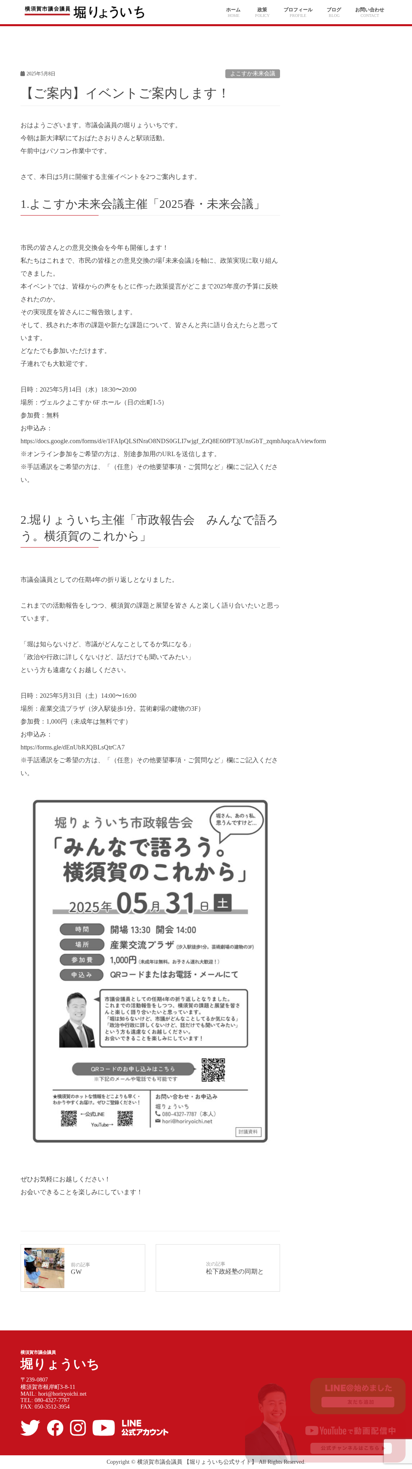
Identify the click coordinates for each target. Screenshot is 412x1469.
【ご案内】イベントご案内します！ (125, 93)
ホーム (233, 9)
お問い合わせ (369, 9)
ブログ (334, 9)
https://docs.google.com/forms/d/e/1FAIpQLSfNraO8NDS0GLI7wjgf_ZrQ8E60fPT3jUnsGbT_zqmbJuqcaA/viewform (173, 441)
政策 (262, 9)
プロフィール (298, 9)
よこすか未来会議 (252, 74)
